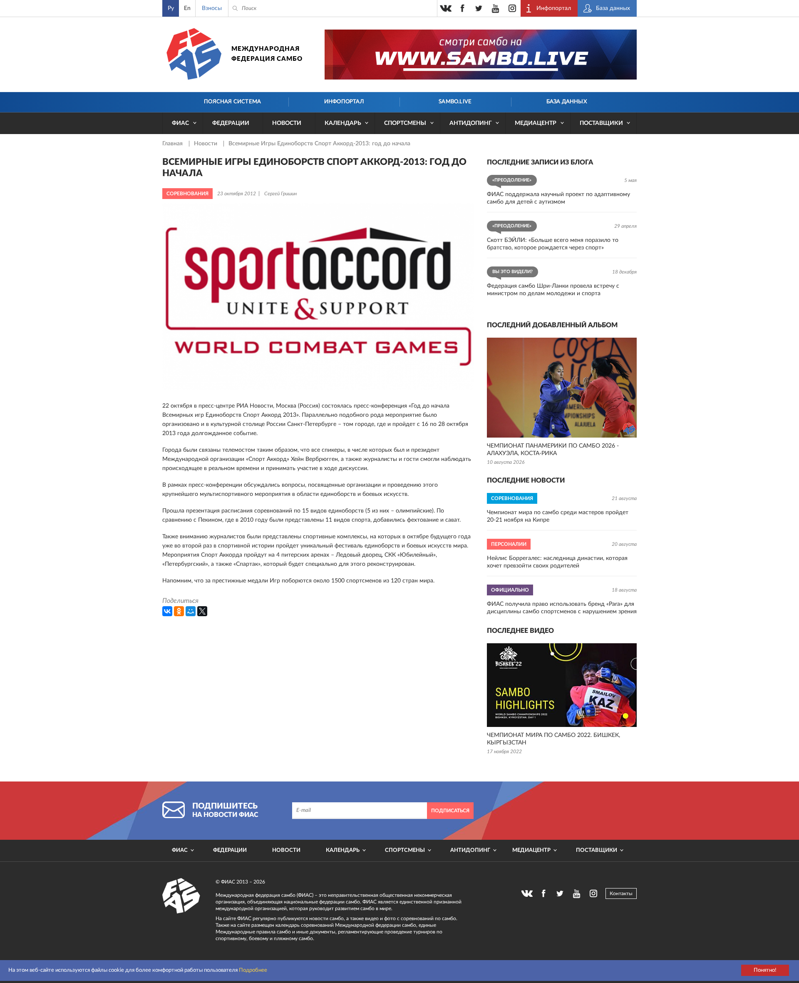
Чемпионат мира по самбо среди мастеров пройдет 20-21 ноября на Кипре (557, 516)
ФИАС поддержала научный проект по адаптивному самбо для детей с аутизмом (558, 198)
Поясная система (232, 102)
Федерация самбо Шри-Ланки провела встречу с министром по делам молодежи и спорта (553, 289)
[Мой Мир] (191, 611)
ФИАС (180, 123)
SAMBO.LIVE (455, 102)
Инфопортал (344, 102)
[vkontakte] (445, 8)
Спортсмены (405, 123)
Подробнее (253, 970)
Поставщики (601, 123)
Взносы (212, 8)
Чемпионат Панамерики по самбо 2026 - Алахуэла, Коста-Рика (553, 449)
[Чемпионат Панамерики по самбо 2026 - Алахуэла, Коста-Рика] (562, 388)
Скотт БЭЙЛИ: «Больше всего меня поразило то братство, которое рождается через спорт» (552, 244)
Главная (173, 144)
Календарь (343, 123)
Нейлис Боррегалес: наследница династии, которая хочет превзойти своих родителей (557, 562)
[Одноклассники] (179, 611)
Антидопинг (470, 123)
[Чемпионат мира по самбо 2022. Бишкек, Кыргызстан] (562, 685)
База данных (566, 102)
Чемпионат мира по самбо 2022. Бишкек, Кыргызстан (553, 739)
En (187, 8)
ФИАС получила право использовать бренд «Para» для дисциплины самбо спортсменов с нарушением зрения (562, 608)
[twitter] (479, 8)
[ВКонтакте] (167, 611)
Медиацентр (535, 123)
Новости (286, 123)
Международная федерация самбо (267, 54)
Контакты (621, 893)
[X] (202, 611)
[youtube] (495, 8)
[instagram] (512, 8)
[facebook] (462, 8)
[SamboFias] (181, 896)
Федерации (230, 123)
